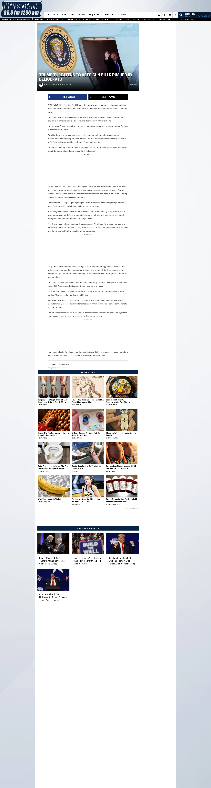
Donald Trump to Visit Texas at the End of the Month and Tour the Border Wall (87, 561)
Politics (136, 19)
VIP (89, 15)
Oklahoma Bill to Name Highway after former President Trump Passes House (53, 597)
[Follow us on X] (175, 15)
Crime (128, 19)
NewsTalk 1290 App (148, 19)
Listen (63, 15)
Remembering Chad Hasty (22, 19)
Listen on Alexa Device (167, 19)
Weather (82, 15)
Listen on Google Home (186, 19)
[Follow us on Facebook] (164, 15)
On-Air (55, 15)
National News (62, 368)
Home (47, 15)
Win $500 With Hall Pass (55, 19)
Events (72, 15)
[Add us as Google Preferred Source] (159, 15)
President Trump (63, 364)
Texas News (118, 19)
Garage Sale (38, 19)
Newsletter (109, 15)
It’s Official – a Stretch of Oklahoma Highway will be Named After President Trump (122, 561)
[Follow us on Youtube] (170, 15)
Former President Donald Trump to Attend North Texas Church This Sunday (52, 561)
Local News (106, 19)
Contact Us (122, 15)
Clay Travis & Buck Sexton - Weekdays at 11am (83, 19)
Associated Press (49, 85)
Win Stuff (98, 15)
